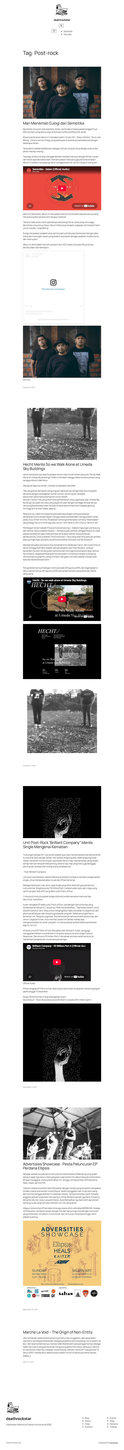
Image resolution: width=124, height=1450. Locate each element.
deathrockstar (62, 20)
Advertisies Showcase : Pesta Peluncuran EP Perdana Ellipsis (60, 1166)
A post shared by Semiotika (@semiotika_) (53, 319)
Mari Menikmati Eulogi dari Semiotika (53, 123)
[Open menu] (54, 31)
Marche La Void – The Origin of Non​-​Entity (58, 1332)
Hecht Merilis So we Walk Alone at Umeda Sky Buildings (57, 466)
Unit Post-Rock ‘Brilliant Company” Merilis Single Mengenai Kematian (58, 844)
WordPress (114, 1443)
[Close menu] (61, 26)
